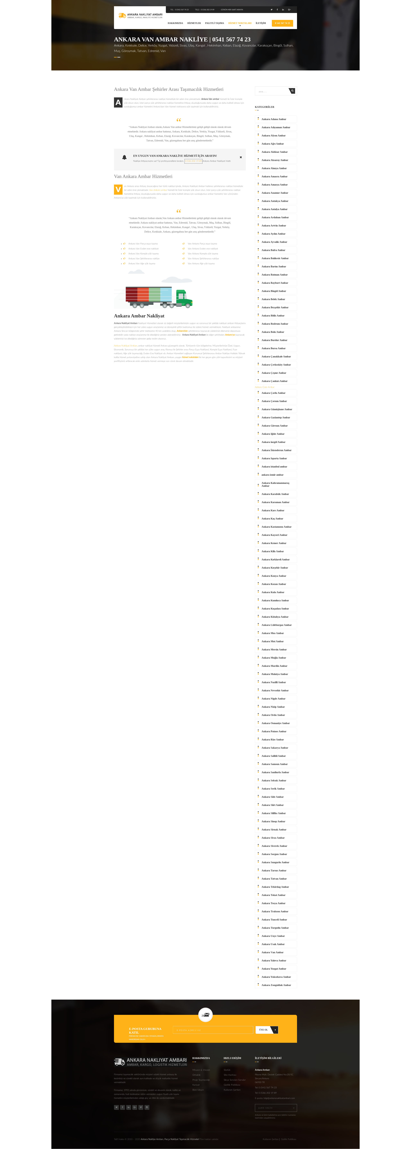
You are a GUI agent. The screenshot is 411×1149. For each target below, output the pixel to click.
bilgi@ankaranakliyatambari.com (279, 1098)
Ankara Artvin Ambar (274, 225)
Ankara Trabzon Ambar (275, 911)
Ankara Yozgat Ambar (274, 968)
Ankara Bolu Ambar (273, 332)
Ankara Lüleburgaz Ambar (277, 625)
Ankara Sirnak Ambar (274, 829)
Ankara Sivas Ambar (273, 837)
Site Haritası (230, 1075)
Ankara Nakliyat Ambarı (125, 346)
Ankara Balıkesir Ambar (275, 258)
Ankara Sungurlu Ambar (275, 862)
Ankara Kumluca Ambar (275, 600)
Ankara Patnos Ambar (274, 731)
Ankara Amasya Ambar (275, 184)
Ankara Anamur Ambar (275, 192)
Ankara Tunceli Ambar (274, 919)
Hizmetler (194, 23)
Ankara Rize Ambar (273, 739)
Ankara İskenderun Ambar (277, 450)
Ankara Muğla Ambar (274, 657)
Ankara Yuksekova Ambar (276, 977)
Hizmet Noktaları (239, 23)
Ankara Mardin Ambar (274, 666)
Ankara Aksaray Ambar (275, 160)
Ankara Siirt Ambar (273, 805)
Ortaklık (196, 1075)
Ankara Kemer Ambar (274, 543)
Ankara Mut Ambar (273, 641)
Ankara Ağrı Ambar (273, 143)
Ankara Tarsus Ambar (274, 870)
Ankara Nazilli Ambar (274, 682)
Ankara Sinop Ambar (273, 821)
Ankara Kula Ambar (273, 592)
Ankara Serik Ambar (273, 788)
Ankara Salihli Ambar (274, 756)
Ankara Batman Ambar (275, 274)
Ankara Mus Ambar (273, 633)
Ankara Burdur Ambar (274, 340)
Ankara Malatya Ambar (275, 674)
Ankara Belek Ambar (273, 299)
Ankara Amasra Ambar (275, 176)
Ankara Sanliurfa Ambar (275, 772)
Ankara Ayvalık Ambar (274, 242)
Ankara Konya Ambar (274, 575)
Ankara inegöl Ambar (273, 442)
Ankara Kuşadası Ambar (275, 608)
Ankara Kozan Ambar (274, 584)
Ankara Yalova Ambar (274, 960)
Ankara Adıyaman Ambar (276, 127)
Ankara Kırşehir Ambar (275, 567)
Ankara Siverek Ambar (274, 846)
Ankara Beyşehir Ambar (275, 307)
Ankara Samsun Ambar (275, 764)
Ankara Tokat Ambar (273, 895)
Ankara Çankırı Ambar (275, 381)
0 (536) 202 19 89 (207, 10)
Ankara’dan (182, 331)
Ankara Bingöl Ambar (274, 291)
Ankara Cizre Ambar (264, 387)
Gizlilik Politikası (232, 1085)
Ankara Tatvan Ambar (274, 878)
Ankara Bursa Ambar (274, 348)
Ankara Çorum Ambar (274, 401)
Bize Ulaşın (198, 1090)
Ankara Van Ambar (273, 952)
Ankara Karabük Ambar (275, 494)
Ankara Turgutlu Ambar (275, 927)
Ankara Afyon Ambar (274, 135)
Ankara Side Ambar (273, 796)
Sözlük (227, 1070)
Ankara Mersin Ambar (274, 649)
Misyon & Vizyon (201, 1070)
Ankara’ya (230, 335)
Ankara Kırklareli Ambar (276, 559)
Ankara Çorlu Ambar (273, 393)
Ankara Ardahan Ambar (275, 217)
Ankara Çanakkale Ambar (276, 356)
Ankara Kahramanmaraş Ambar (275, 484)
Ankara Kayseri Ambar (274, 535)
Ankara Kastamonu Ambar (277, 526)
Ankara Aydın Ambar (273, 233)
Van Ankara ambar (158, 190)
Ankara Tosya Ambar (273, 903)
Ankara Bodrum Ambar (275, 323)
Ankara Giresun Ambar (275, 425)
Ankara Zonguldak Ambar (276, 985)
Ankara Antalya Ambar (275, 209)
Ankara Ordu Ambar (273, 715)
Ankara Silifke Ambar (274, 813)
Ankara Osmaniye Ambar (276, 723)
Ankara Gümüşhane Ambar (277, 409)
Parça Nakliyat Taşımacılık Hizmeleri (181, 1139)
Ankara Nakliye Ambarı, (152, 1139)
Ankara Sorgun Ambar (274, 854)
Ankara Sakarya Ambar (275, 747)
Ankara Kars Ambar (273, 510)
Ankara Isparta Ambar (274, 458)
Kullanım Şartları (232, 1090)
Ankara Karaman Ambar (275, 502)
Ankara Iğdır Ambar (273, 433)
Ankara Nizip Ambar (273, 706)
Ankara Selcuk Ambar (274, 780)
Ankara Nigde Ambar (273, 698)
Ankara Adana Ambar (274, 119)
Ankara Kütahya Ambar (275, 616)
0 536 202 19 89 (193, 161)
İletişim (261, 23)
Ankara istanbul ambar (274, 466)
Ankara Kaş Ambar (272, 518)
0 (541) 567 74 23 (182, 10)
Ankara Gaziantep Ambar (276, 417)
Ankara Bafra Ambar (273, 250)
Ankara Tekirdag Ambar (275, 887)
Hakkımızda (175, 23)
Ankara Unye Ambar (273, 936)
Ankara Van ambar (210, 99)
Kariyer (196, 1085)
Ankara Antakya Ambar (275, 201)
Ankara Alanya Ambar (274, 168)
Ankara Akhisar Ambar (275, 152)
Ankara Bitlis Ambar (273, 315)
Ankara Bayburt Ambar (275, 282)
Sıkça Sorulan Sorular (235, 1080)
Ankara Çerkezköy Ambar (276, 364)
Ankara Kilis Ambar (273, 551)
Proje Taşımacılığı (201, 1080)
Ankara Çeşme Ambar (274, 372)
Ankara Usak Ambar (273, 944)
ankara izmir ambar (273, 474)
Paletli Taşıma (214, 23)
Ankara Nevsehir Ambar (275, 690)
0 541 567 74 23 (282, 23)
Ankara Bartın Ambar (274, 266)
